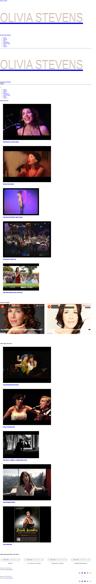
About (4, 37)
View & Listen (6, 43)
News (4, 45)
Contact (5, 46)
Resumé (5, 39)
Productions (6, 42)
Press (4, 40)
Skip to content (3, 0)
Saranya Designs (9, 569)
